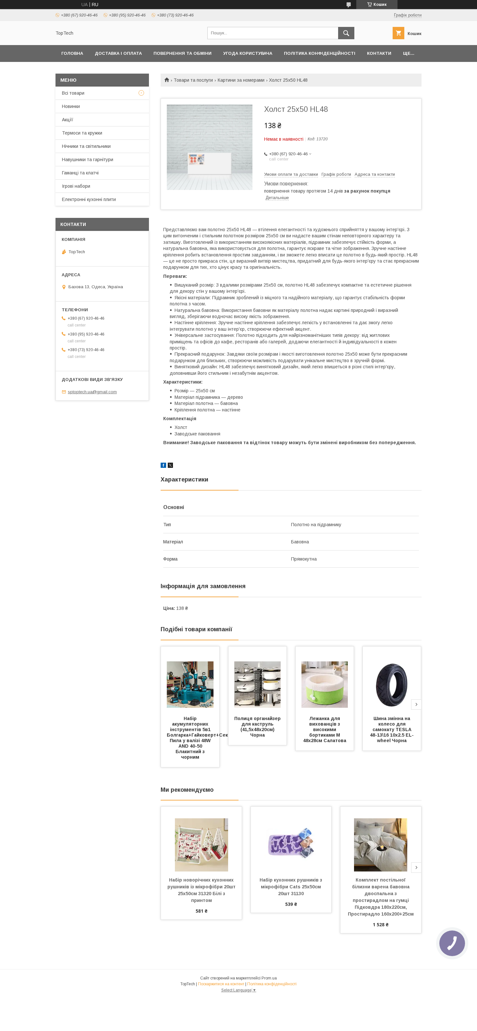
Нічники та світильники (86, 146)
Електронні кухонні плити (89, 199)
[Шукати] (346, 33)
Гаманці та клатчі (80, 172)
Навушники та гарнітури (87, 159)
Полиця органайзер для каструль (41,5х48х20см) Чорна (258, 727)
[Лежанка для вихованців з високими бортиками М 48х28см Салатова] (325, 678)
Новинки (71, 106)
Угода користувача (247, 53)
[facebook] (163, 466)
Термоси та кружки (82, 133)
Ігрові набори (76, 186)
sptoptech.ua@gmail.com (92, 391)
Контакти (379, 53)
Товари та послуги (193, 80)
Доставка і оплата (118, 53)
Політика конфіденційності (319, 53)
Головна (72, 53)
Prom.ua (269, 978)
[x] (170, 466)
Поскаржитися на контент (221, 984)
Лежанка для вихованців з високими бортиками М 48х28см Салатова (324, 729)
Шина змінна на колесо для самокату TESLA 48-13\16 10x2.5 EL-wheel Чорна (392, 729)
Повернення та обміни (182, 53)
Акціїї (67, 119)
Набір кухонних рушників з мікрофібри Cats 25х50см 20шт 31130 (292, 886)
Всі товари (73, 93)
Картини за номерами (241, 80)
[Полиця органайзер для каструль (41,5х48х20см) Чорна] (257, 678)
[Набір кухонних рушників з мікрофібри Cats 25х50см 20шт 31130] (291, 839)
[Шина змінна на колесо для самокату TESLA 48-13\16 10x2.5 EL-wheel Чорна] (392, 678)
